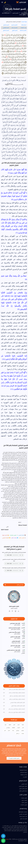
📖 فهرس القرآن (22, 538)
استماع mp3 (23, 25)
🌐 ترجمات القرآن (14, 538)
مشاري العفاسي (7, 552)
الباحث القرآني (24, 784)
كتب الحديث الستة (23, 816)
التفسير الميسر (15, 13)
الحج (5, 730)
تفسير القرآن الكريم (23, 789)
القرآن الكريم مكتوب (23, 786)
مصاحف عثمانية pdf (23, 812)
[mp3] (18, 611)
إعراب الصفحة (23, 28)
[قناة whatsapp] (3, 841)
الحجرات (18, 727)
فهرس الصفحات (23, 805)
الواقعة (13, 727)
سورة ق (17, 730)
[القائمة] (2, 2)
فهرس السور (24, 800)
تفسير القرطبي (6, 28)
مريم (5, 724)
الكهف (10, 724)
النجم (9, 730)
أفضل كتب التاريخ (23, 819)
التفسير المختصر (23, 30)
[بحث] (5, 584)
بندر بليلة (6, 568)
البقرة (23, 724)
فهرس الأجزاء (24, 802)
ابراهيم (22, 730)
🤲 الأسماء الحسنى (6, 538)
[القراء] (9, 611)
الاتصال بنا (25, 777)
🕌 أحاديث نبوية (5, 535)
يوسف (23, 733)
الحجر (23, 727)
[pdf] (15, 611)
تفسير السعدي (6, 30)
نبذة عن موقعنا (24, 775)
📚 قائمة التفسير (22, 535)
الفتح (14, 724)
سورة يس (8, 727)
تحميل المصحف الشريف (14, 758)
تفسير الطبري (14, 30)
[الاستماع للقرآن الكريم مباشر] (12, 611)
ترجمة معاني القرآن (23, 791)
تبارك (13, 730)
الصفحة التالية (7, 77)
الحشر (18, 724)
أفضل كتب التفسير (23, 814)
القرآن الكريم (23, 13)
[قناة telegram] (3, 836)
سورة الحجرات (24, 22)
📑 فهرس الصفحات (13, 535)
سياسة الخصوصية (23, 770)
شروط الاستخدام (23, 772)
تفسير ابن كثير (14, 28)
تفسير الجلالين (6, 25)
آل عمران (17, 733)
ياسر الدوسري (5, 559)
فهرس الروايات (24, 798)
